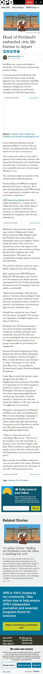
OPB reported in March (13, 200)
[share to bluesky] (11, 51)
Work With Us (8, 644)
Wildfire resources (32, 7)
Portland (11, 480)
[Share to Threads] (18, 51)
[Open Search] (36, 2)
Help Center (7, 641)
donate (29, 2)
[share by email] (4, 51)
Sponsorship (27, 643)
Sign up (35, 508)
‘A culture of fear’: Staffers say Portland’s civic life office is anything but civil (21, 550)
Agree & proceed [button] (24, 665)
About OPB (6, 7)
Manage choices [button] (9, 665)
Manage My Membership (27, 639)
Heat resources (17, 7)
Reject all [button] (36, 665)
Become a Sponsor (34, 98)
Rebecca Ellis (15, 56)
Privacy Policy (7, 671)
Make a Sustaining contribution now (21, 626)
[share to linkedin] (15, 51)
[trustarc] (36, 671)
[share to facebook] (8, 51)
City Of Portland (21, 480)
